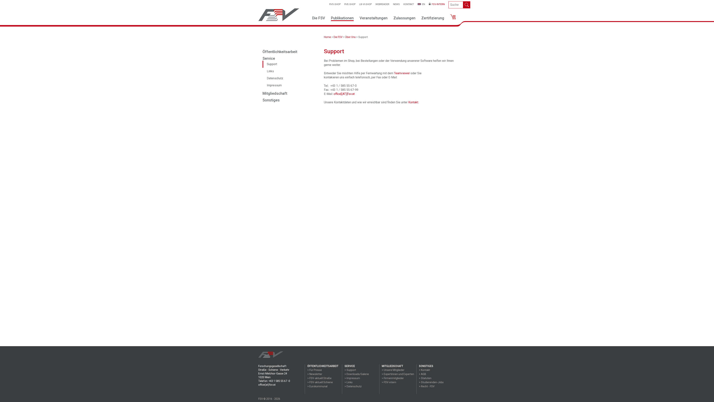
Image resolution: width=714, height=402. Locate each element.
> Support (350, 369)
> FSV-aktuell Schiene (320, 382)
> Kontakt (424, 369)
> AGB (422, 374)
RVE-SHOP (350, 4)
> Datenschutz (353, 386)
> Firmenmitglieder (393, 378)
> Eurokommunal (317, 386)
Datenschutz (275, 78)
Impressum (274, 85)
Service (269, 58)
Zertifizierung (432, 18)
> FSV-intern (389, 382)
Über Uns (350, 37)
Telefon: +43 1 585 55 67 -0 (274, 380)
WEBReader (382, 4)
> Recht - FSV (427, 386)
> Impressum (352, 378)
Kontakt (408, 4)
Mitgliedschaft (275, 93)
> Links (349, 382)
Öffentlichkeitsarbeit (280, 52)
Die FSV (318, 18)
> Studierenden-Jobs (431, 382)
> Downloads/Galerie (357, 374)
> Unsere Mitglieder (393, 369)
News (396, 4)
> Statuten (425, 378)
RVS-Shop (335, 4)
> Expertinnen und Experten (398, 374)
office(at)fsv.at (267, 384)
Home (327, 37)
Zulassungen (404, 18)
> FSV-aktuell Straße (319, 378)
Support (272, 64)
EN (423, 4)
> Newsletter (314, 374)
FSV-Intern (438, 4)
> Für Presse (314, 369)
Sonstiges (271, 100)
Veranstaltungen (373, 18)
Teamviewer (402, 73)
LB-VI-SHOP (365, 4)
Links (270, 71)
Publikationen (342, 18)
